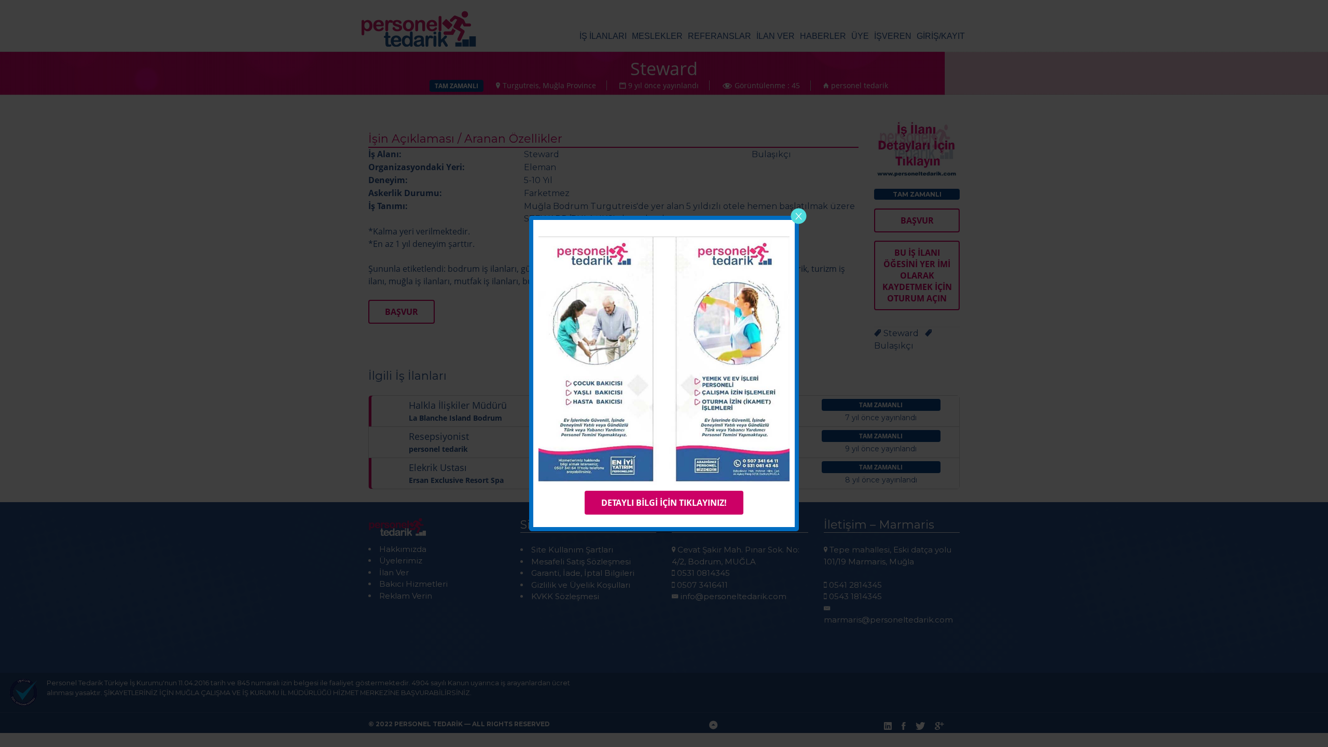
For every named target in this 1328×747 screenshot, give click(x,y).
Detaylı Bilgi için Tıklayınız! (664, 502)
